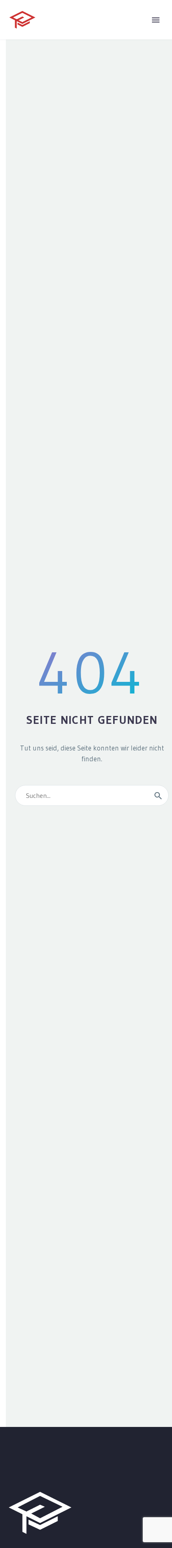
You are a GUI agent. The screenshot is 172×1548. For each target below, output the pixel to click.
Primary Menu (155, 20)
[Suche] (158, 795)
